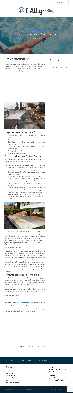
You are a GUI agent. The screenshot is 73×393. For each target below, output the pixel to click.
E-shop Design (10, 375)
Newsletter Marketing (12, 382)
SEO (7, 380)
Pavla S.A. (59, 390)
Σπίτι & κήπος (39, 31)
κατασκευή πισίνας (27, 303)
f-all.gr (34, 305)
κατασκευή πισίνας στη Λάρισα (31, 309)
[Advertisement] (24, 86)
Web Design (9, 373)
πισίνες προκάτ (11, 62)
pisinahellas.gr (14, 295)
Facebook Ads (10, 378)
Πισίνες (32, 31)
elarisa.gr (32, 311)
